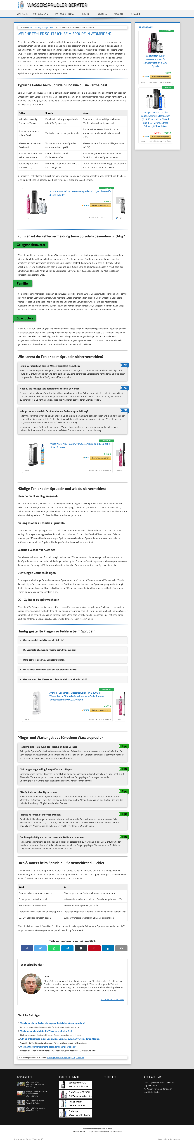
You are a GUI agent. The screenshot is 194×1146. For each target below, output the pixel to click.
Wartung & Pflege (64, 13)
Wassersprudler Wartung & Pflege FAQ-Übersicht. (65, 1057)
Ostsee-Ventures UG (34, 1139)
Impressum (175, 1139)
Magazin (118, 13)
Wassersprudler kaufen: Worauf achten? (35, 1108)
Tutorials (101, 13)
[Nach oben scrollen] (189, 1141)
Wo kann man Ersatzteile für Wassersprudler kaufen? (46, 1031)
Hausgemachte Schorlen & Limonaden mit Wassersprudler (36, 1093)
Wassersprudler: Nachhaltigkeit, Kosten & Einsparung (35, 1084)
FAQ (51, 27)
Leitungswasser (93, 1131)
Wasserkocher (116, 1131)
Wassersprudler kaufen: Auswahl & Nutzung (35, 1101)
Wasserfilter (104, 1131)
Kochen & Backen (78, 1131)
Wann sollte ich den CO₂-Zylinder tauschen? (44, 659)
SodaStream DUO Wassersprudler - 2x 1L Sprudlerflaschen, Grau (80, 1086)
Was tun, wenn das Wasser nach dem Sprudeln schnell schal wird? (55, 679)
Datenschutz (163, 1139)
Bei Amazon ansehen (100, 205)
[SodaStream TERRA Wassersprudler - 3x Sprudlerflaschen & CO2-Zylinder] (155, 52)
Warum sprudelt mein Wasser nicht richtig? (43, 640)
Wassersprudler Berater (57, 5)
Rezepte (85, 13)
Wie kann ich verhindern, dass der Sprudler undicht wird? (50, 669)
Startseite (22, 13)
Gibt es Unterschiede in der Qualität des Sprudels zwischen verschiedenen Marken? (60, 1039)
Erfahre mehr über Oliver (112, 999)
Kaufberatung (40, 13)
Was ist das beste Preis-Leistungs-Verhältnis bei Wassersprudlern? (52, 1023)
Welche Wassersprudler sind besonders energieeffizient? (47, 1046)
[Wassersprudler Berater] (19, 8)
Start (30, 27)
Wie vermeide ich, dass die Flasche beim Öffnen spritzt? (49, 650)
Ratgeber (135, 13)
